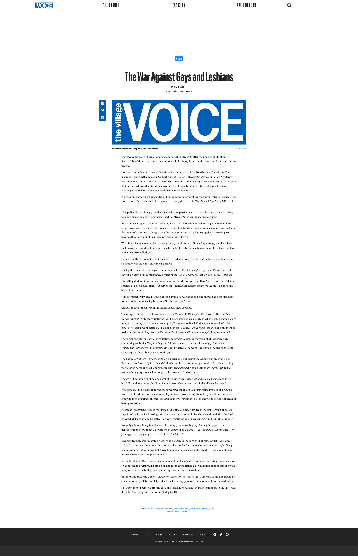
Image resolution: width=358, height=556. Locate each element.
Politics (205, 508)
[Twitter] (221, 534)
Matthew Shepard (182, 508)
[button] (289, 5)
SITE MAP (199, 541)
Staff (146, 534)
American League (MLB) (164, 508)
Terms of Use (188, 534)
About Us (134, 534)
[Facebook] (215, 534)
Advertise (173, 534)
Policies (203, 534)
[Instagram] (227, 534)
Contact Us (158, 534)
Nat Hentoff (180, 86)
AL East (150, 508)
